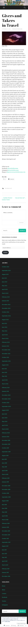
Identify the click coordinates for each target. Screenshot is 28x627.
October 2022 (5, 312)
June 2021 (4, 372)
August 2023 (5, 274)
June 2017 (4, 553)
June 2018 (4, 508)
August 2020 (5, 410)
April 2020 (5, 425)
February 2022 (6, 342)
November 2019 (6, 444)
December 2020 (6, 395)
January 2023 (5, 300)
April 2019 (4, 470)
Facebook (4, 597)
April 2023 (5, 289)
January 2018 (5, 527)
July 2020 (4, 414)
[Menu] (4, 8)
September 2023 (6, 270)
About (3, 589)
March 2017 (5, 565)
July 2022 (4, 323)
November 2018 (6, 489)
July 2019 (4, 459)
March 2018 (5, 519)
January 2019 (5, 482)
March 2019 (5, 474)
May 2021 (4, 376)
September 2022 (6, 316)
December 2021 (6, 349)
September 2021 (6, 361)
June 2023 (4, 282)
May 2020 (4, 421)
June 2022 (4, 327)
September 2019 (6, 451)
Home (3, 586)
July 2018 (4, 504)
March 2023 (5, 293)
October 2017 (5, 538)
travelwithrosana (17, 29)
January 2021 (5, 391)
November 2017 (6, 534)
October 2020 (5, 402)
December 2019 (6, 440)
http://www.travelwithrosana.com (16, 172)
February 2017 (5, 568)
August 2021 (5, 365)
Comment (21, 222)
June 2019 (4, 463)
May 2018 (4, 512)
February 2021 (5, 387)
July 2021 (4, 368)
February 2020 (6, 432)
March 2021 (5, 383)
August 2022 (5, 319)
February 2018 (6, 523)
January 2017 (5, 572)
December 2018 (6, 485)
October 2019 (5, 448)
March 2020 (5, 429)
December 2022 (6, 304)
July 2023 (4, 278)
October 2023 (5, 266)
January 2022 (5, 346)
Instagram (5, 605)
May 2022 (4, 331)
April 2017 (4, 561)
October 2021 (5, 357)
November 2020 (6, 399)
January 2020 (5, 436)
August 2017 (5, 546)
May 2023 (4, 285)
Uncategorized (8, 188)
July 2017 (4, 550)
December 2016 (6, 576)
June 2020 (4, 417)
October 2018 (5, 493)
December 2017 (6, 531)
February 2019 (5, 478)
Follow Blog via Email (9, 237)
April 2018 (5, 516)
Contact (4, 593)
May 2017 (4, 557)
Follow (5, 252)
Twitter (4, 601)
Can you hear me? (20, 198)
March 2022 (5, 338)
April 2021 (4, 380)
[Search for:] (14, 230)
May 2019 (4, 467)
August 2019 (5, 455)
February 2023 (6, 297)
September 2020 (6, 406)
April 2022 (5, 334)
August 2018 (5, 500)
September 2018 (6, 497)
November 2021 (6, 353)
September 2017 (6, 542)
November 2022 (6, 308)
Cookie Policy (7, 621)
